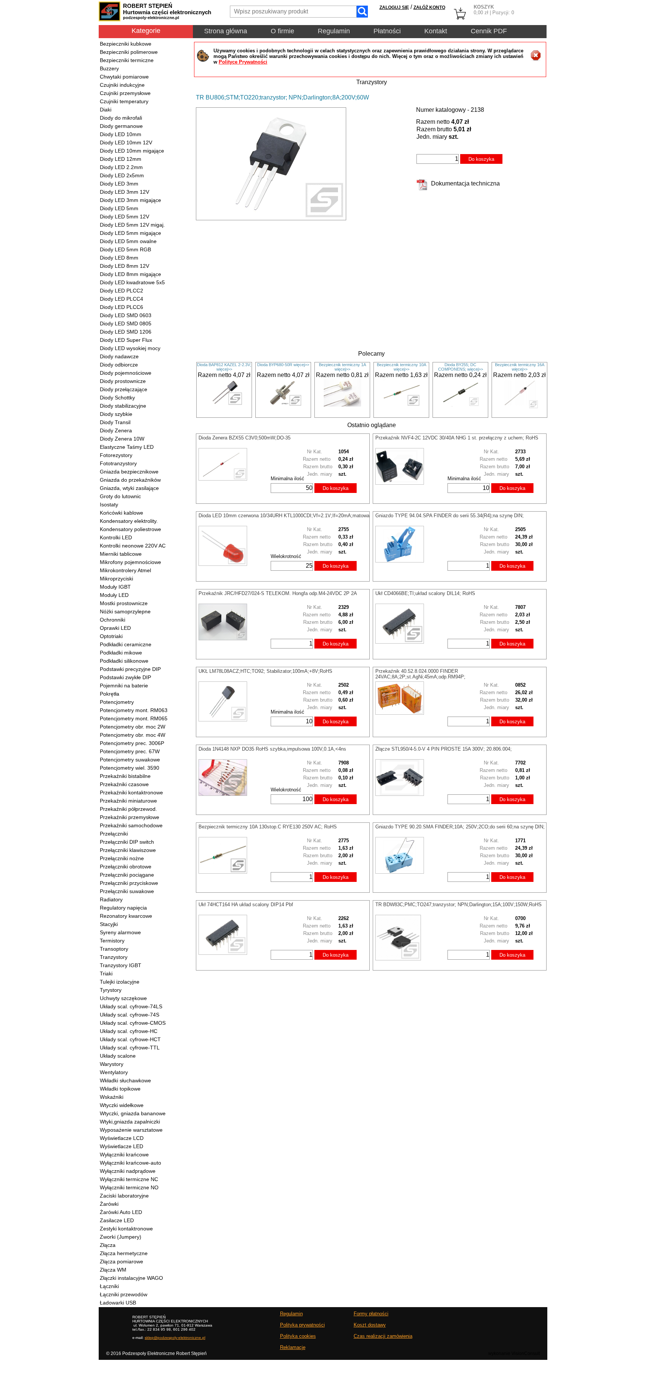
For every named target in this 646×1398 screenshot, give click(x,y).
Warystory (111, 1064)
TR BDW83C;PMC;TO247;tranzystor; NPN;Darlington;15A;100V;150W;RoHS (458, 904)
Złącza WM (113, 1270)
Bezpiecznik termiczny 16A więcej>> (519, 366)
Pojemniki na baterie (124, 686)
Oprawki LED (115, 628)
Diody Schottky (117, 398)
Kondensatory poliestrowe (130, 529)
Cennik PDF (489, 31)
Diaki (105, 110)
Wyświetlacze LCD (122, 1138)
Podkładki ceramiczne (125, 644)
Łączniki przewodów (123, 1294)
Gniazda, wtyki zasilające (129, 488)
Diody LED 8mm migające (130, 274)
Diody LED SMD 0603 (125, 315)
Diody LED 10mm (120, 134)
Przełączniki (114, 834)
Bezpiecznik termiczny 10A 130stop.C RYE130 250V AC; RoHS (268, 827)
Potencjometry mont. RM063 (133, 710)
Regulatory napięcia (123, 908)
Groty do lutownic (120, 496)
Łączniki (109, 1286)
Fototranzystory (118, 463)
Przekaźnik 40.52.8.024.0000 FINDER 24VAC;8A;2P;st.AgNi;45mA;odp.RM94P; (420, 674)
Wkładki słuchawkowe (125, 1080)
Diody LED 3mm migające (130, 200)
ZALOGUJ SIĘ (394, 7)
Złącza (108, 1245)
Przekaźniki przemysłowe (129, 817)
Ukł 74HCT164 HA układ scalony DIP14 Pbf (246, 904)
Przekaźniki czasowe (124, 784)
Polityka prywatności (302, 1325)
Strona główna (225, 31)
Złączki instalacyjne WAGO (131, 1278)
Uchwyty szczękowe (123, 998)
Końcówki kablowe (121, 513)
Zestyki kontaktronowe (126, 1229)
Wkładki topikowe (120, 1089)
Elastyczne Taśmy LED (127, 447)
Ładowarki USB (118, 1303)
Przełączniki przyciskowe (129, 883)
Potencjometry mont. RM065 (133, 718)
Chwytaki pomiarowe (124, 77)
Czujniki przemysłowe (125, 93)
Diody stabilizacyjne (123, 406)
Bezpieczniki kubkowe (125, 44)
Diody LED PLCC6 (121, 307)
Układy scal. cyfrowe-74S (129, 1015)
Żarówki (109, 1204)
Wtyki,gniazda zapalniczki (130, 1122)
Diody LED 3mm (119, 184)
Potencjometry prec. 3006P (132, 743)
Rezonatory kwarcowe (126, 916)
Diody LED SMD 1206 (125, 332)
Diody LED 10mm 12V (126, 142)
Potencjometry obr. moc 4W (132, 735)
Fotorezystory (116, 455)
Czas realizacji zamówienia (383, 1336)
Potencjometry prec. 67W (130, 751)
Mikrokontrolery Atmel (125, 570)
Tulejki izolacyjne (119, 982)
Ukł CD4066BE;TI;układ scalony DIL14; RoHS (425, 593)
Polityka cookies (298, 1336)
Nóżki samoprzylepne (125, 611)
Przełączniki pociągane (127, 875)
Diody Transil (115, 422)
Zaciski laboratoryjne (124, 1196)
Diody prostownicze (123, 381)
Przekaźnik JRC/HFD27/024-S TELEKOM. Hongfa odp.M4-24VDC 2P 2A (278, 593)
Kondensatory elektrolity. (129, 521)
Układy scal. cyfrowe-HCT (130, 1039)
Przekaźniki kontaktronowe (131, 792)
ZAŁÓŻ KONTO (429, 7)
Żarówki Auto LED (121, 1212)
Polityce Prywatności (243, 62)
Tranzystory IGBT (120, 965)
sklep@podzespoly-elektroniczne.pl (175, 1338)
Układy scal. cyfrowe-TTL (130, 1048)
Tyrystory (110, 990)
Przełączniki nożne (122, 858)
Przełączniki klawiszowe (128, 850)
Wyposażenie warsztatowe (131, 1130)
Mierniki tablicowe (121, 554)
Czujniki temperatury (124, 101)
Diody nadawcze (119, 356)
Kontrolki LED (116, 537)
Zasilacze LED (117, 1220)
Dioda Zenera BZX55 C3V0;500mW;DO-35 (244, 438)
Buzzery (109, 68)
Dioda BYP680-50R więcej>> (283, 364)
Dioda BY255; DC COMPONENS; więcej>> (460, 366)
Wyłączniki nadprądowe (128, 1171)
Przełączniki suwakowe (127, 891)
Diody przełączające (123, 389)
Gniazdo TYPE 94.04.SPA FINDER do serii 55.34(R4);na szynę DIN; (449, 515)
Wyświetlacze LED (121, 1146)
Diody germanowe (121, 126)
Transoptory (114, 949)
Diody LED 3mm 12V (124, 192)
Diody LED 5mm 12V (124, 217)
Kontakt (435, 31)
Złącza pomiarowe (121, 1261)
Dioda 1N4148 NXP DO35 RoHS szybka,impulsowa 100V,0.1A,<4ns (272, 749)
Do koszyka (481, 159)
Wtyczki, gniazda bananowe (133, 1113)
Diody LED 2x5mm (122, 175)
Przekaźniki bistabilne (125, 776)
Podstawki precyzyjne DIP (130, 669)
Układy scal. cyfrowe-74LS (131, 1006)
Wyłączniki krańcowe (124, 1155)
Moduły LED (114, 595)
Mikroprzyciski (116, 579)
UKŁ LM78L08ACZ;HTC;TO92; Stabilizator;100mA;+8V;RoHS (265, 671)
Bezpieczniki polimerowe (129, 52)
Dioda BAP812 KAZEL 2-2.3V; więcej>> (224, 366)
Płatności (387, 31)
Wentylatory (114, 1072)
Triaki (106, 974)
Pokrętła (109, 694)
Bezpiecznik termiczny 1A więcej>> (342, 366)
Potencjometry (117, 702)
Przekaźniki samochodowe (131, 825)
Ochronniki (112, 620)
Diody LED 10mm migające (132, 151)
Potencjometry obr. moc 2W (132, 727)
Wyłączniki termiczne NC (129, 1179)
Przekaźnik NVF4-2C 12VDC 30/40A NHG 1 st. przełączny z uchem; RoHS (456, 438)
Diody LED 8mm (119, 258)
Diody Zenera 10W (122, 439)
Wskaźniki (111, 1097)
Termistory (112, 941)
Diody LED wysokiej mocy (130, 348)
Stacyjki (109, 924)
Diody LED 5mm (119, 208)
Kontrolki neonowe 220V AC (133, 546)
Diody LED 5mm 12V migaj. (132, 225)
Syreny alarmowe (120, 932)
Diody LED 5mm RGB (125, 249)
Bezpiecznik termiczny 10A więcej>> (401, 366)
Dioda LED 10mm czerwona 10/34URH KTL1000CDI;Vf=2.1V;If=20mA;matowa (284, 515)
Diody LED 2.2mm (121, 167)
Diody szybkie (116, 414)
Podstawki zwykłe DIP (125, 677)
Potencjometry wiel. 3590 (129, 768)
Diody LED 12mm (120, 159)
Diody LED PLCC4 (121, 299)
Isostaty (109, 505)
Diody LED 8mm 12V (124, 266)
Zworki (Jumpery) (120, 1237)
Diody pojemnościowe (125, 373)
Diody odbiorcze (119, 365)
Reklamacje (292, 1347)
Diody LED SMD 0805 (125, 323)
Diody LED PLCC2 (121, 291)
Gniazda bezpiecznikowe (129, 472)
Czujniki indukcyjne (122, 85)
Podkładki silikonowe (124, 661)
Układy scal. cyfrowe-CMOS (133, 1023)
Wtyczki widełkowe (122, 1105)
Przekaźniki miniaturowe (128, 801)
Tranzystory (113, 957)
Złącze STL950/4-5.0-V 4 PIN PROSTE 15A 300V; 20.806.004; (443, 749)
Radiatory (111, 899)
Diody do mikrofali (121, 118)
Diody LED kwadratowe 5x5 (132, 282)
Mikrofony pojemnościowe (130, 562)
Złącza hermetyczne (124, 1253)
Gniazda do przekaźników (130, 480)
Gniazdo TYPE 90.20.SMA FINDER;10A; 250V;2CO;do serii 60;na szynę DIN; (460, 827)
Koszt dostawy (370, 1325)
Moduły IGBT (115, 587)
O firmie (282, 31)
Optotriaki (111, 636)
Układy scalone (118, 1056)
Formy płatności (371, 1313)
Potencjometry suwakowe (130, 760)
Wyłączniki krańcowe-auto (130, 1163)
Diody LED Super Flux (126, 340)
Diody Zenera (116, 430)
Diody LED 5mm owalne (128, 241)
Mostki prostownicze (124, 603)
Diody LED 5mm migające (130, 233)
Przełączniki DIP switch (127, 842)
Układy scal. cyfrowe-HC (128, 1031)
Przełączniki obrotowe (125, 867)
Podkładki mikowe (121, 653)
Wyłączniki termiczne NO (129, 1187)
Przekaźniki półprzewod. (128, 809)
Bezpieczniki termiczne (127, 60)
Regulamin (334, 31)
